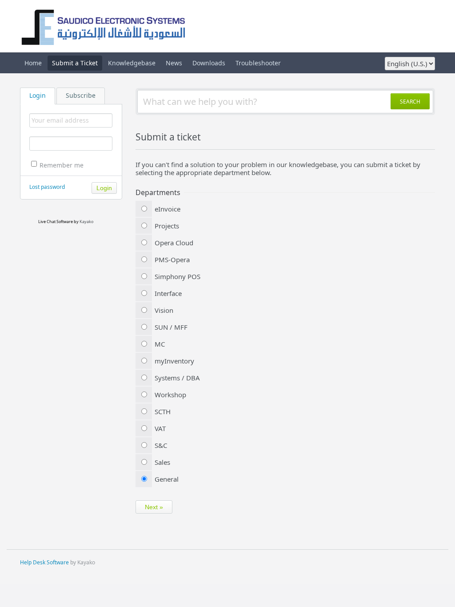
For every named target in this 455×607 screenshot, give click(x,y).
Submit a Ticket (75, 63)
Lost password (47, 187)
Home (33, 63)
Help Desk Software (44, 562)
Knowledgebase (132, 63)
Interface (168, 293)
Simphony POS (177, 276)
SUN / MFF (171, 327)
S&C (161, 445)
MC (160, 343)
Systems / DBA (177, 377)
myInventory (174, 360)
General (167, 479)
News (174, 63)
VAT (160, 428)
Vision (164, 310)
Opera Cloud (174, 242)
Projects (167, 225)
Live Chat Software (55, 221)
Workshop (170, 394)
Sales (162, 462)
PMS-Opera (172, 259)
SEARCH (410, 101)
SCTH (163, 411)
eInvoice (167, 208)
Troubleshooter (258, 63)
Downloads (208, 63)
